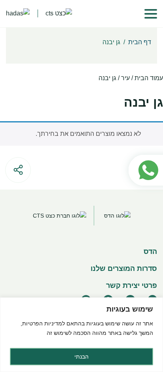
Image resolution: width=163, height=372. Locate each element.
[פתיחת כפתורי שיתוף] (18, 170)
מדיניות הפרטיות (42, 323)
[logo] (18, 13)
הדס (150, 252)
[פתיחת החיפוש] (125, 14)
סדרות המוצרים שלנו (124, 268)
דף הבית (139, 42)
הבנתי (81, 356)
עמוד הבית (149, 78)
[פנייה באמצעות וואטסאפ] (142, 151)
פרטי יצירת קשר (131, 285)
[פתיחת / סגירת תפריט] (150, 14)
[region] (81, 334)
